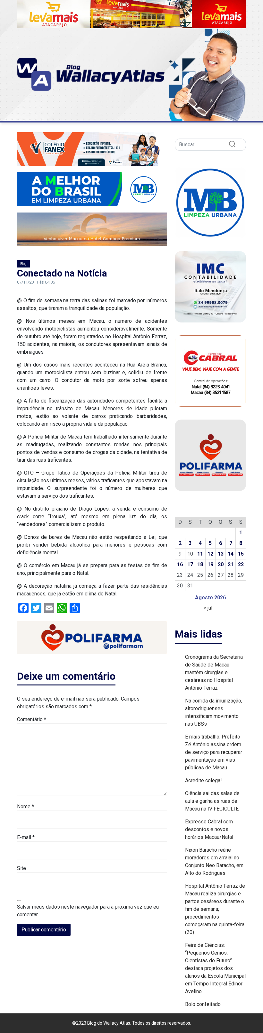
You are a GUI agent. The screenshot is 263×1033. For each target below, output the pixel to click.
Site (21, 868)
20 (221, 564)
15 (241, 554)
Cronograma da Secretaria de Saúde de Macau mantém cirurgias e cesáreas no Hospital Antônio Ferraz (214, 672)
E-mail (26, 837)
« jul (208, 608)
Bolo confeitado (203, 1004)
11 (200, 554)
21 (230, 564)
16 (180, 564)
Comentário (31, 719)
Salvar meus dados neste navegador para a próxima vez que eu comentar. (88, 911)
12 (210, 554)
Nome (25, 806)
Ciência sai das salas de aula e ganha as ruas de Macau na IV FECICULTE (212, 801)
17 (190, 564)
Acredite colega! (203, 780)
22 (241, 564)
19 (210, 564)
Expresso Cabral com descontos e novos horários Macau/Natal (209, 829)
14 (230, 554)
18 (200, 564)
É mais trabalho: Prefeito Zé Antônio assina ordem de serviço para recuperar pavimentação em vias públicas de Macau (213, 752)
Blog (23, 264)
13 (221, 554)
